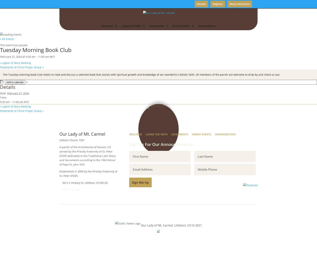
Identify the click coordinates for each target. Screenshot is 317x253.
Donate (201, 4)
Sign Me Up (140, 182)
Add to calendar (15, 82)
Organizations (207, 26)
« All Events (7, 39)
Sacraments (156, 26)
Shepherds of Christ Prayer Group (22, 67)
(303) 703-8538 (71, 189)
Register (218, 4)
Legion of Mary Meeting (15, 63)
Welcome (107, 26)
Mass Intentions (240, 4)
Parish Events (181, 26)
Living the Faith (131, 26)
